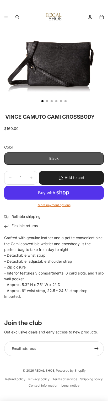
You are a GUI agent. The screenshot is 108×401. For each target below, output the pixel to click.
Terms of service (64, 379)
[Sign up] (96, 349)
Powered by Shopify (71, 370)
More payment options (54, 205)
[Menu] (6, 17)
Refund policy (15, 379)
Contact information (43, 385)
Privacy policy (39, 379)
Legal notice (70, 385)
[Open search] (17, 17)
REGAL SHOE (44, 370)
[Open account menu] (90, 17)
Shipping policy (91, 379)
